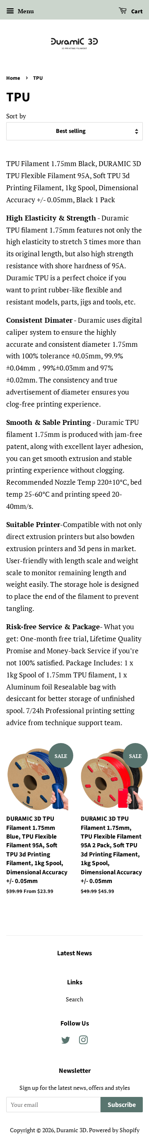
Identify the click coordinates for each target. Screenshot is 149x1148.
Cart (136, 11)
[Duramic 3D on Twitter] (65, 1041)
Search (74, 999)
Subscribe (122, 1104)
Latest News (74, 953)
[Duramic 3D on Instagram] (83, 1041)
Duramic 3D (71, 1130)
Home (13, 78)
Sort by (16, 116)
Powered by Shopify (114, 1130)
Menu (25, 11)
